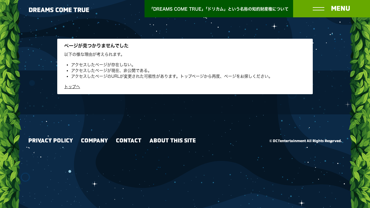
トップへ (72, 87)
